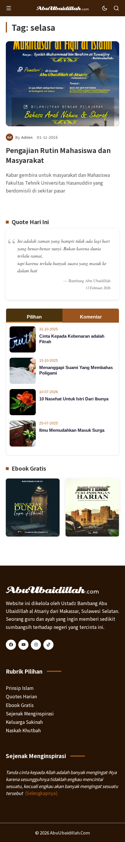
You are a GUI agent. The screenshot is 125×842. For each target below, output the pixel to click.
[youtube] (23, 645)
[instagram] (36, 645)
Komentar (91, 316)
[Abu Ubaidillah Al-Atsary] (62, 8)
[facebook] (11, 645)
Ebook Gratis (20, 704)
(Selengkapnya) (41, 793)
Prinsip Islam (20, 687)
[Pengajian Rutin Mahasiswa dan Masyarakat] (62, 83)
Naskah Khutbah (23, 730)
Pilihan (34, 316)
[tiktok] (48, 645)
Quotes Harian (21, 696)
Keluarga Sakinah (24, 721)
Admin (27, 137)
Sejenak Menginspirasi (30, 713)
